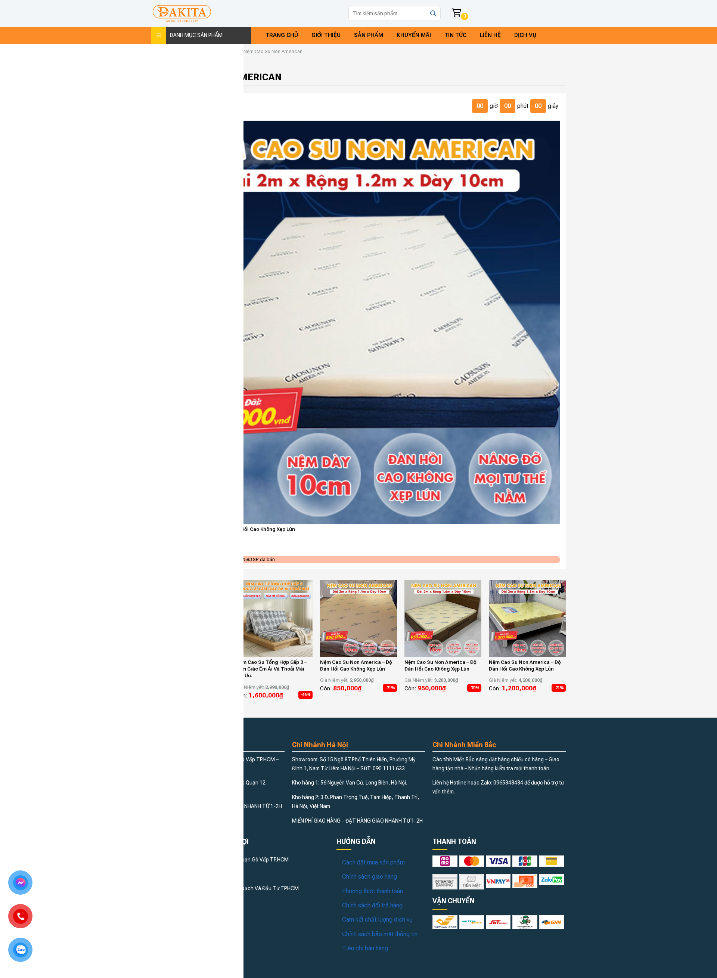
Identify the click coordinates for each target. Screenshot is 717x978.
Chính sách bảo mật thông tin (380, 934)
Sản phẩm (368, 35)
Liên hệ (490, 35)
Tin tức (455, 35)
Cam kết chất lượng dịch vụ (377, 919)
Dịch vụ (525, 35)
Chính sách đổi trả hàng (372, 905)
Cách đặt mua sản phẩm (373, 862)
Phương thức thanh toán (372, 891)
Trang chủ (282, 35)
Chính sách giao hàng (369, 876)
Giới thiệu (326, 35)
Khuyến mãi (414, 35)
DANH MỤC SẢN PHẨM (196, 35)
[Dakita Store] (181, 13)
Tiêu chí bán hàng (365, 948)
